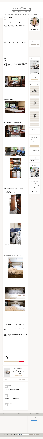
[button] (4, 13)
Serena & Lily (34, 114)
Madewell (35, 102)
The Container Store (35, 118)
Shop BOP (35, 116)
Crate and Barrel (34, 92)
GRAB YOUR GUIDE (19, 375)
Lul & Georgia (34, 100)
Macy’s (34, 101)
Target (34, 117)
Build (34, 88)
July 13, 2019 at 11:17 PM (11, 403)
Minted (34, 105)
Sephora (35, 113)
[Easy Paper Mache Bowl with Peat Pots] (37, 174)
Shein (34, 115)
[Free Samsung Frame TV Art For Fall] (37, 169)
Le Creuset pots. (16, 322)
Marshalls (35, 103)
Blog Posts (5, 19)
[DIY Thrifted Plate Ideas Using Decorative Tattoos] (32, 174)
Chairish (35, 90)
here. (10, 335)
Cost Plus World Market (34, 91)
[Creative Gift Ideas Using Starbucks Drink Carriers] (32, 169)
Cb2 (34, 89)
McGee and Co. (34, 104)
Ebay (34, 93)
